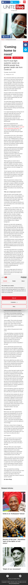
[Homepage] (14, 7)
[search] (20, 2)
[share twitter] (25, 49)
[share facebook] (25, 44)
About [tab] (23, 281)
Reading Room (15, 583)
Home (2, 39)
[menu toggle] (24, 2)
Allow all (14, 298)
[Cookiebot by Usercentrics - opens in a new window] (21, 277)
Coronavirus (7, 57)
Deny (14, 306)
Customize (13, 302)
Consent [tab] (5, 281)
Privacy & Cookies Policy (14, 578)
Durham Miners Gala (18, 57)
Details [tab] (14, 281)
